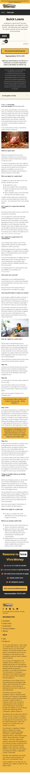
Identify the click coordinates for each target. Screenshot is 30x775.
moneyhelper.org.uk (17, 2)
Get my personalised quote (15, 51)
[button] (15, 96)
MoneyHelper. (5, 271)
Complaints (6, 621)
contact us (18, 711)
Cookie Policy (7, 626)
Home (3, 12)
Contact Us (6, 641)
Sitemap (5, 631)
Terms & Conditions (9, 628)
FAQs (4, 638)
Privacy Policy (7, 623)
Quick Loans (10, 12)
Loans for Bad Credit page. (12, 233)
